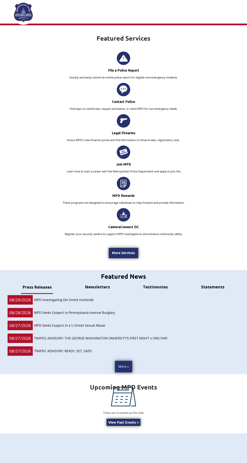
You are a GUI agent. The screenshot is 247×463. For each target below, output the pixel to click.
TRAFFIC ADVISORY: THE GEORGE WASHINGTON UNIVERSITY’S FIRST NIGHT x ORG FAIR (100, 338)
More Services (123, 253)
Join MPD (123, 164)
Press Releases (37, 287)
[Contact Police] (123, 89)
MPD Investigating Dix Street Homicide (64, 299)
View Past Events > (123, 422)
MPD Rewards (123, 195)
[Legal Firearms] (123, 120)
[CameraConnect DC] (123, 215)
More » (123, 366)
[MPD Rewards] (123, 183)
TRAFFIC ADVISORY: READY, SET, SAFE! (63, 351)
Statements (212, 287)
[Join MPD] (123, 152)
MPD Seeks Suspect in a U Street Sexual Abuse (69, 325)
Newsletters (97, 287)
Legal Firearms (123, 133)
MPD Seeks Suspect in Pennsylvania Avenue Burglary (74, 312)
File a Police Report (123, 70)
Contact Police (123, 102)
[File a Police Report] (123, 58)
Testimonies (155, 287)
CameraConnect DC (123, 227)
